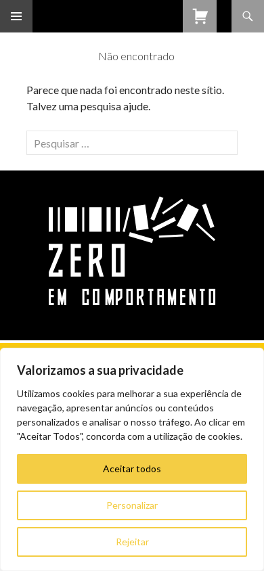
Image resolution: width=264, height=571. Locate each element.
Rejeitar (132, 541)
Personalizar (132, 505)
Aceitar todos (132, 468)
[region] (132, 459)
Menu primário (16, 16)
